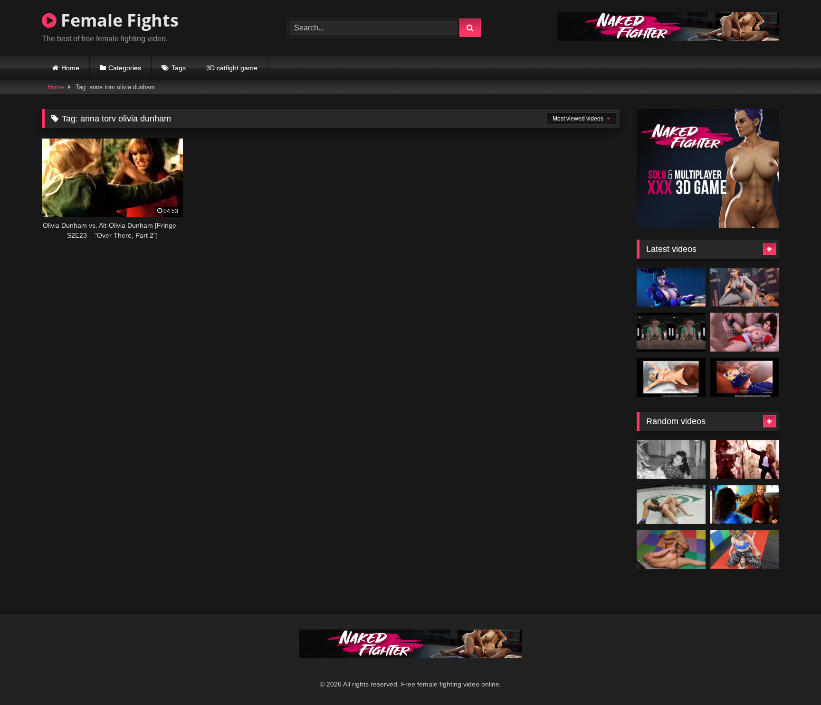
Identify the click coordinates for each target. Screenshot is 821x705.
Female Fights (118, 20)
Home (70, 68)
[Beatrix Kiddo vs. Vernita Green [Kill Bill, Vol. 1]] (744, 504)
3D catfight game (232, 68)
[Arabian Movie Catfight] (671, 459)
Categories (124, 68)
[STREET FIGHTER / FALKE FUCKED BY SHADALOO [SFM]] (671, 377)
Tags (179, 68)
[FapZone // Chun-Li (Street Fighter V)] (744, 287)
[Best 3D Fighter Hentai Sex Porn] (744, 332)
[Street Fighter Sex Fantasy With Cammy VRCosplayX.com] (671, 332)
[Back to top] (791, 677)
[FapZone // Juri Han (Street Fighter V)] (671, 287)
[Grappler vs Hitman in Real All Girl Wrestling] (671, 504)
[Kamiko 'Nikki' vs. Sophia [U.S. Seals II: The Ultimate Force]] (744, 459)
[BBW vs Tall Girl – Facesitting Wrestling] (744, 549)
